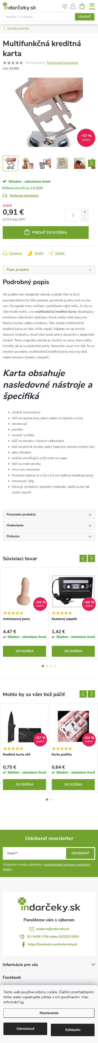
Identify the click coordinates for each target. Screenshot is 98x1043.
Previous (83, 558)
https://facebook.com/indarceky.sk (52, 944)
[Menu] (92, 6)
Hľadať (85, 17)
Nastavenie (49, 1013)
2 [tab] (47, 666)
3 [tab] (51, 666)
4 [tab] (55, 666)
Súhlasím (72, 1029)
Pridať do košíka (49, 232)
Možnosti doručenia (24, 195)
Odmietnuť (25, 1028)
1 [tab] (43, 666)
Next (91, 558)
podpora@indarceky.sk (52, 929)
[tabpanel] (24, 613)
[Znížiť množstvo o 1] (84, 218)
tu (22, 1002)
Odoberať (80, 853)
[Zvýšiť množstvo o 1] (84, 212)
